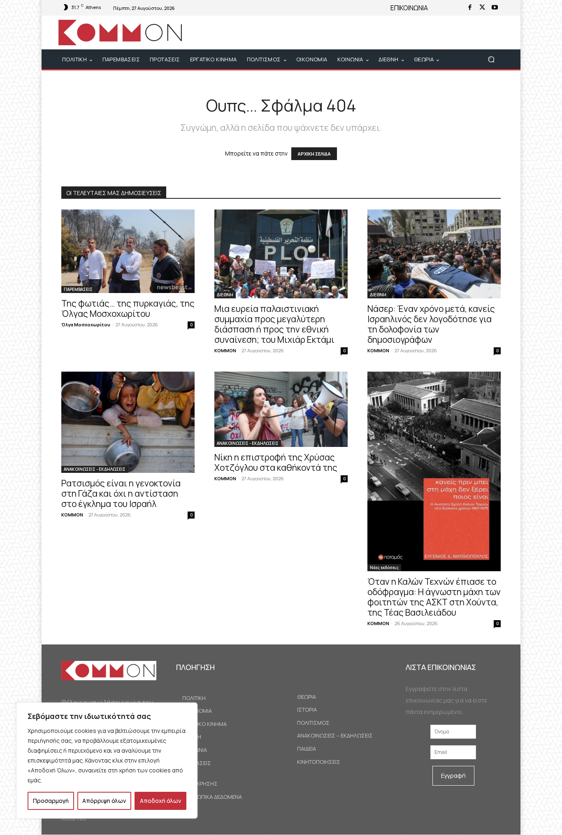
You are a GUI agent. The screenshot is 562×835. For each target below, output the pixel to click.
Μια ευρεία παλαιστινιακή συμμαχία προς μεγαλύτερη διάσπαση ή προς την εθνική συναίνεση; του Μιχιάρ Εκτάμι (274, 324)
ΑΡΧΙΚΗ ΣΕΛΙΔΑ (314, 154)
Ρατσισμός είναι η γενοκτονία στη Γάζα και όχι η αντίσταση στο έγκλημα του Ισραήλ (121, 493)
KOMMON (225, 350)
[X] (482, 8)
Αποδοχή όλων (160, 801)
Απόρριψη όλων (104, 801)
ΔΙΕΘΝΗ (225, 295)
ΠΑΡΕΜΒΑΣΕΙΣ (78, 289)
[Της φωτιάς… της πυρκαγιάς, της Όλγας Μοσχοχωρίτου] (128, 251)
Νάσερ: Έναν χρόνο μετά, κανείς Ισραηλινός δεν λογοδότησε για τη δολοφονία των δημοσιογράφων (431, 324)
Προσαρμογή (51, 801)
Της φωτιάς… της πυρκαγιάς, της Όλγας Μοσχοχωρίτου (128, 308)
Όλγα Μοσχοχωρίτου (85, 324)
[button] (491, 59)
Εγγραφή (453, 775)
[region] (106, 760)
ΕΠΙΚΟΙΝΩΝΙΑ (409, 7)
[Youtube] (494, 8)
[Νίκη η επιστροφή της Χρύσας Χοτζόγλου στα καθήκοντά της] (281, 409)
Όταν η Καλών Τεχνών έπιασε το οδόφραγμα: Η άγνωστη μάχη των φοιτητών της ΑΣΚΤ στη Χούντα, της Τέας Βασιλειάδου (434, 597)
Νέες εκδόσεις (384, 567)
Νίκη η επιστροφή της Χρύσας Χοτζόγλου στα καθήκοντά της (275, 462)
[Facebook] (470, 8)
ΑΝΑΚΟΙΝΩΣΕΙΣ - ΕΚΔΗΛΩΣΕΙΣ (94, 469)
